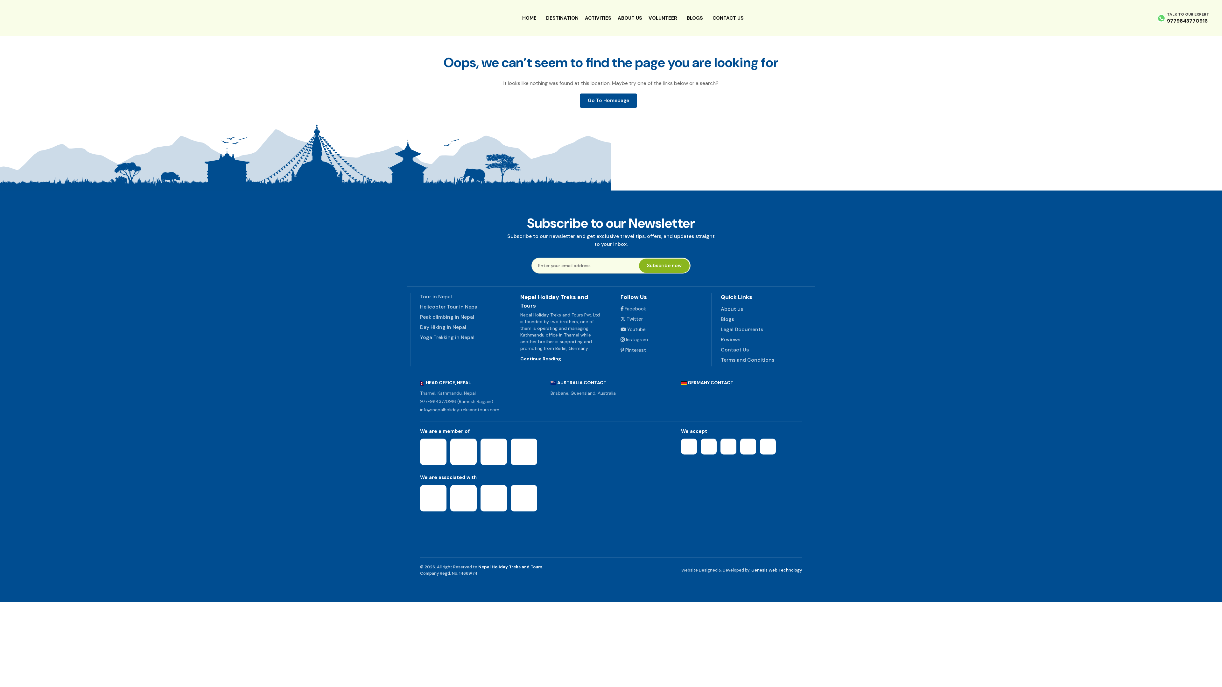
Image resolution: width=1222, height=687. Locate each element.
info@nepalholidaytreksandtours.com (459, 410)
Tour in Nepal (436, 296)
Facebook (634, 309)
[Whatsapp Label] (1161, 18)
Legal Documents (742, 329)
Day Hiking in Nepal (443, 327)
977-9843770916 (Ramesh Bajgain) (456, 401)
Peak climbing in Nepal (447, 317)
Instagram (636, 340)
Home (529, 18)
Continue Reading (540, 359)
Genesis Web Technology (776, 570)
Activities (598, 18)
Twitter (634, 319)
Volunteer (663, 18)
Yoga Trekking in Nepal (447, 337)
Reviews (730, 339)
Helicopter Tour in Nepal (449, 306)
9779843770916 (1187, 20)
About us (630, 18)
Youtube (636, 329)
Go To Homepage (608, 100)
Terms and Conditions (747, 360)
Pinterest (635, 350)
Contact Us (728, 18)
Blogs (695, 18)
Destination (562, 18)
